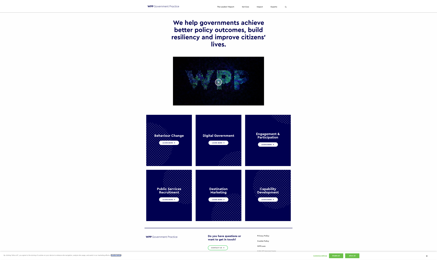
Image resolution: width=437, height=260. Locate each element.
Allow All (352, 255)
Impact (260, 7)
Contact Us (217, 248)
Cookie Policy (263, 241)
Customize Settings (320, 255)
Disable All (336, 255)
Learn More (168, 143)
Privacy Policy (263, 236)
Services (245, 7)
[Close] (427, 256)
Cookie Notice (116, 255)
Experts (274, 7)
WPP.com (261, 246)
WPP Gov (163, 7)
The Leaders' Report (225, 7)
